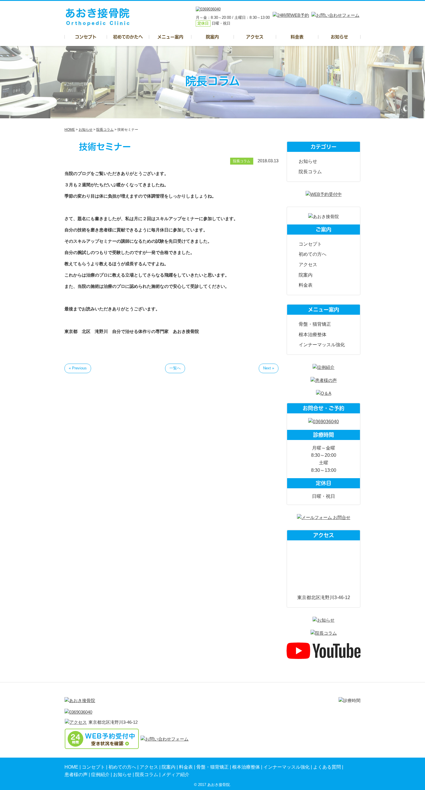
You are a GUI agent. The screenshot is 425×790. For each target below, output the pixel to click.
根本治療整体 (312, 334)
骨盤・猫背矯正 (315, 324)
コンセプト (86, 37)
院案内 (212, 37)
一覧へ (175, 368)
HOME (71, 767)
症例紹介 (100, 774)
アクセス (254, 37)
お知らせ (339, 37)
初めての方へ (312, 254)
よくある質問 (327, 767)
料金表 (297, 37)
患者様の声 (76, 774)
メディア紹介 (175, 774)
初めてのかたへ (128, 37)
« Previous (78, 368)
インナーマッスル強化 (322, 344)
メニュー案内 (170, 37)
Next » (268, 368)
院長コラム (310, 171)
